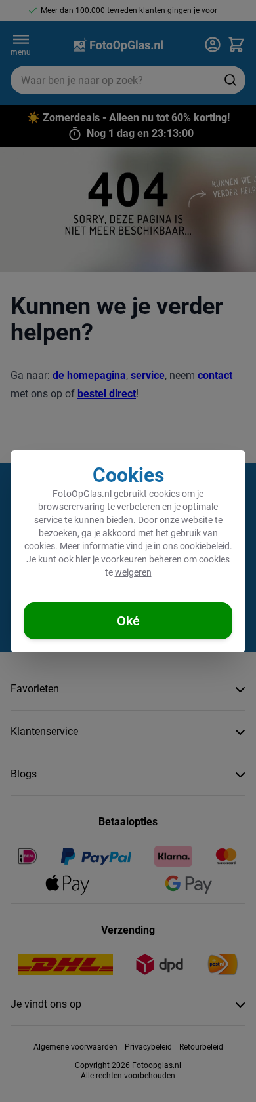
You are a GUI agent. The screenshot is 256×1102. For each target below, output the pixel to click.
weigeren (133, 572)
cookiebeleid (205, 546)
